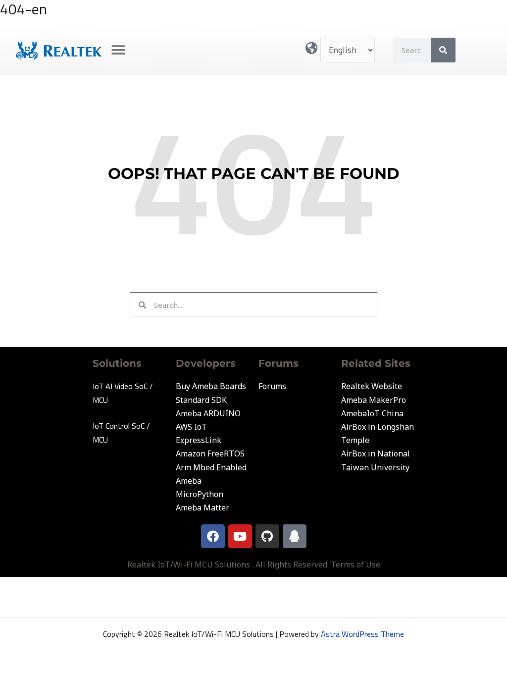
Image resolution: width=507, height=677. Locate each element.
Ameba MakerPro (373, 400)
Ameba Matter (202, 507)
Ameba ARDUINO (208, 413)
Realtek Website (371, 386)
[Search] (443, 50)
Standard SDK (201, 400)
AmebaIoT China (372, 413)
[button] (118, 50)
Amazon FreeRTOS (210, 453)
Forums (272, 386)
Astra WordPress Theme (362, 634)
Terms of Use (355, 564)
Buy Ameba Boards (211, 386)
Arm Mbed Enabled (211, 467)
